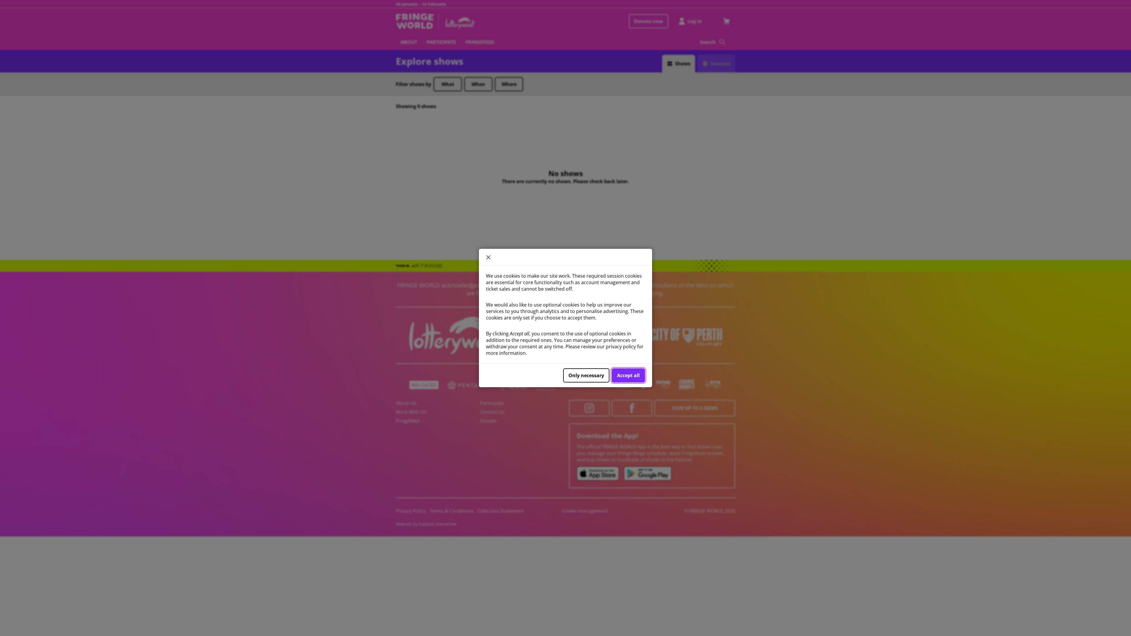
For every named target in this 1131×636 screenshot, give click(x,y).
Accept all (628, 375)
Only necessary (586, 375)
